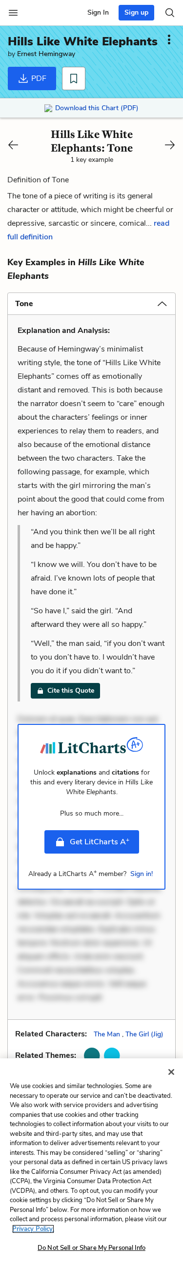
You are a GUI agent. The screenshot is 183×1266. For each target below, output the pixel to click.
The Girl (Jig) (144, 1034)
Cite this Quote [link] (70, 690)
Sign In (98, 12)
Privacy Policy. (33, 1229)
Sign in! (141, 873)
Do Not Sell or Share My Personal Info (91, 1248)
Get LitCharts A (99, 841)
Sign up (136, 12)
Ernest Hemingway (46, 53)
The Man (107, 1034)
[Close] (171, 1072)
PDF (37, 78)
